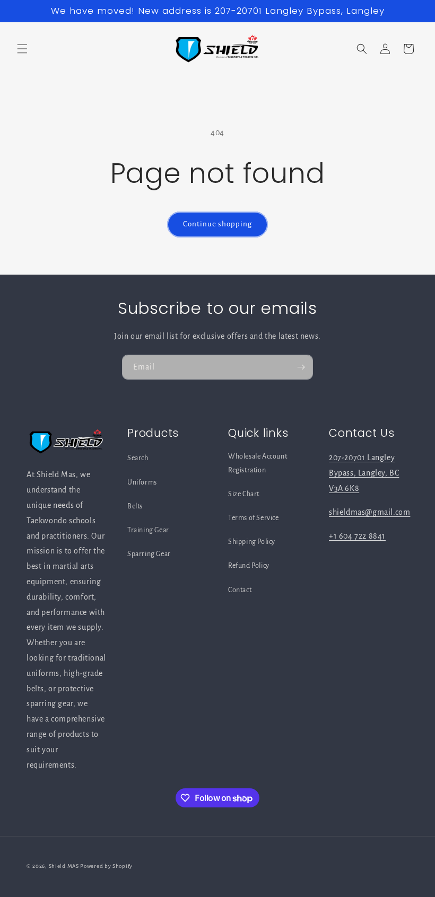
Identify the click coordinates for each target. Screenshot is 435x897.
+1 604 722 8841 (357, 536)
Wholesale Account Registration (257, 463)
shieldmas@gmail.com (369, 512)
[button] (22, 48)
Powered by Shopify (106, 866)
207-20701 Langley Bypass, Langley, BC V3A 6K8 (364, 473)
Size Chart (243, 494)
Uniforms (142, 482)
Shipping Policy (251, 542)
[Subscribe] (300, 367)
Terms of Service (253, 518)
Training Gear (148, 530)
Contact (239, 590)
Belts (135, 506)
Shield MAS (64, 866)
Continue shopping (217, 224)
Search (138, 458)
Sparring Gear (149, 554)
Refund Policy (248, 565)
